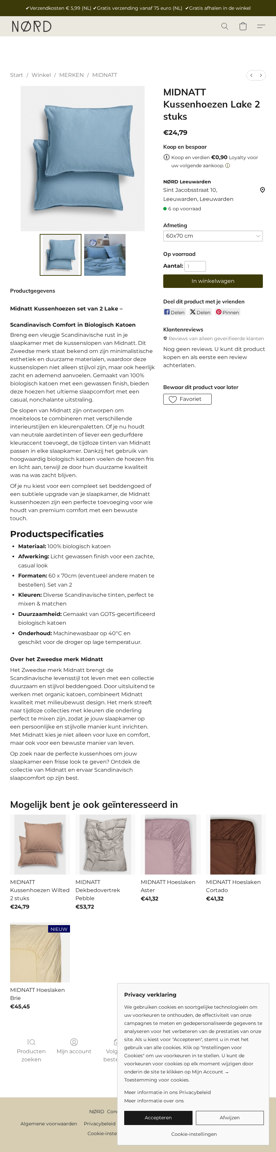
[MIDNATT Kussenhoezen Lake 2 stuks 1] (105, 255)
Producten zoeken (31, 1055)
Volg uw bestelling (116, 1055)
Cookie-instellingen (110, 1133)
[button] (31, 26)
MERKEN (71, 75)
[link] (194, 1131)
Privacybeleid (99, 1124)
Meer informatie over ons (154, 1101)
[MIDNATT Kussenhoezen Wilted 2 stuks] (40, 845)
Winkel (41, 75)
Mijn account (74, 1051)
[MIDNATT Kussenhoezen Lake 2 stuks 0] (60, 255)
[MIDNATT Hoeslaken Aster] (171, 845)
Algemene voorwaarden (49, 1124)
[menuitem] (251, 75)
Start (16, 75)
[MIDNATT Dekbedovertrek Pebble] (105, 845)
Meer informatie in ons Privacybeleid (167, 1092)
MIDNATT (104, 75)
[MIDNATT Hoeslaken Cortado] (236, 845)
